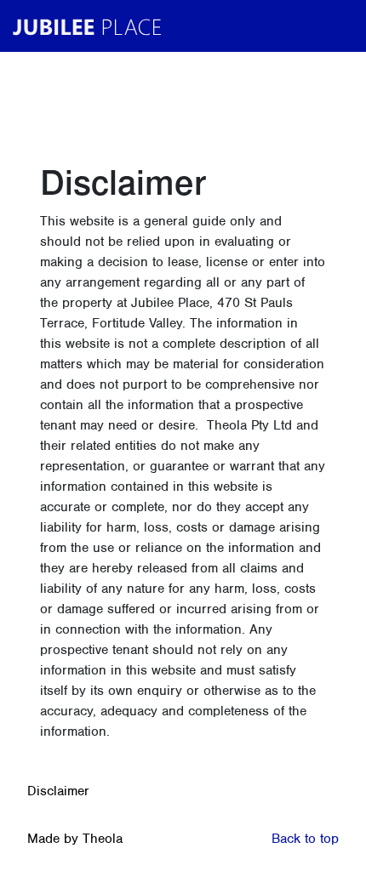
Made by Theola (75, 838)
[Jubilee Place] (91, 26)
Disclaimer (58, 791)
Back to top (305, 838)
